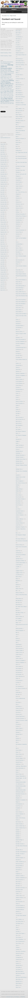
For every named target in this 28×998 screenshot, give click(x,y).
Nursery (17, 638)
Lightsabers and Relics (20, 560)
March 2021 (3, 244)
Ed (8, 74)
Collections (18, 224)
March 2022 (3, 220)
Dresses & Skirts (19, 331)
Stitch (3, 92)
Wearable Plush (19, 981)
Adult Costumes (19, 58)
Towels (17, 929)
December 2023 (3, 178)
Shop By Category (19, 758)
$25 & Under (18, 30)
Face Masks (18, 357)
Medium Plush (18, 588)
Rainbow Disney (19, 730)
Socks (17, 809)
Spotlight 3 (18, 833)
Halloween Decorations (20, 455)
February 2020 (3, 270)
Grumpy (17, 449)
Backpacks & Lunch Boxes (21, 104)
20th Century (18, 38)
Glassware (18, 439)
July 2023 (2, 188)
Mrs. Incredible (18, 620)
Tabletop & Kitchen (19, 897)
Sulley (17, 871)
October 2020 (3, 254)
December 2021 (3, 226)
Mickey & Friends (19, 592)
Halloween (8, 77)
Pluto (17, 704)
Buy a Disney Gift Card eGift (21, 158)
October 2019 (3, 276)
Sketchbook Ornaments (20, 793)
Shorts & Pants (19, 774)
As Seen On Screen (19, 78)
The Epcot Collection (20, 905)
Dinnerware (18, 261)
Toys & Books (18, 937)
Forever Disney (18, 385)
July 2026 (2, 146)
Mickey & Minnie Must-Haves (21, 594)
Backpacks (18, 100)
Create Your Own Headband (21, 238)
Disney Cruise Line (19, 271)
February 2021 (3, 246)
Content (17, 228)
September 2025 (4, 166)
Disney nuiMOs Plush (20, 291)
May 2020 (2, 264)
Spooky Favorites (19, 823)
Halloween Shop (19, 463)
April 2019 (2, 288)
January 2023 (3, 200)
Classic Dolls (18, 206)
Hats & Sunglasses (19, 481)
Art (16, 76)
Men (16, 590)
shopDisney (18, 764)
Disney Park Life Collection (21, 293)
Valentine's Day (19, 965)
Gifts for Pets (18, 423)
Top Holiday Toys (19, 923)
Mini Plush (18, 602)
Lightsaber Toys (19, 558)
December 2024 (3, 174)
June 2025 (2, 172)
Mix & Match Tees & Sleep (21, 606)
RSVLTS (17, 740)
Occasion (17, 640)
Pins (16, 684)
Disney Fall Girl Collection (21, 279)
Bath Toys (18, 112)
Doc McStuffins (19, 327)
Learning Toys (18, 552)
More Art (17, 610)
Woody (7, 103)
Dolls (17, 329)
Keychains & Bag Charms (21, 528)
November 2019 (3, 274)
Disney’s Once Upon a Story (21, 315)
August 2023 (3, 186)
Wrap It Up (18, 987)
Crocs (17, 242)
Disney (7, 65)
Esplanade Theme (9, 996)
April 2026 (2, 152)
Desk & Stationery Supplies (21, 256)
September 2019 (4, 278)
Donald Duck (10, 73)
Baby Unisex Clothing (20, 96)
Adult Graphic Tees (19, 60)
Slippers (17, 801)
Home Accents (18, 497)
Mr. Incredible (18, 618)
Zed (12, 103)
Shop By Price (18, 762)
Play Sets (17, 694)
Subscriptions (18, 869)
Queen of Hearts (19, 728)
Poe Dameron (18, 706)
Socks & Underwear (19, 813)
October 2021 (3, 230)
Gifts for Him (18, 421)
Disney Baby (18, 269)
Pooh (6, 88)
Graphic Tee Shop (19, 445)
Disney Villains (18, 309)
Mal (16, 582)
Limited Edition (18, 564)
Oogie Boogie (18, 644)
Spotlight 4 (18, 835)
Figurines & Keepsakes (20, 373)
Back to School (19, 98)
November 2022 (3, 204)
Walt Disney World (7, 101)
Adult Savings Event (20, 62)
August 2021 (3, 234)
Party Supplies (18, 668)
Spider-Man (18, 815)
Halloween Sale (19, 461)
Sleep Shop (18, 795)
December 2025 (3, 160)
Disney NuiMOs (19, 289)
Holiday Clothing (19, 489)
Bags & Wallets (19, 108)
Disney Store (18, 307)
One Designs (16, 996)
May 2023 (2, 192)
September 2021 (4, 232)
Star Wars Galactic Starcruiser (21, 845)
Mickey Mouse (6, 83)
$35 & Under (18, 32)
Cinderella (6, 63)
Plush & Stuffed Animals (20, 698)
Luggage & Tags (19, 570)
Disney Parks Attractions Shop (21, 295)
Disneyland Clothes (19, 325)
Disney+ (17, 319)
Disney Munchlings (19, 287)
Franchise (17, 387)
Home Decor (18, 503)
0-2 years (17, 34)
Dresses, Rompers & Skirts (21, 333)
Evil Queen (18, 353)
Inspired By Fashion (19, 511)
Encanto (17, 345)
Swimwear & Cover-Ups (20, 887)
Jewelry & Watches (19, 519)
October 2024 (3, 176)
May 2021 (2, 240)
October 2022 (3, 206)
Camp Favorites (19, 182)
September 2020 (4, 256)
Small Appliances (19, 803)
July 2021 (2, 236)
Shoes (17, 752)
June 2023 (2, 190)
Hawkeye (17, 485)
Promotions (18, 724)
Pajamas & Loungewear (20, 660)
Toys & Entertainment (20, 941)
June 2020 (2, 262)
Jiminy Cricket (18, 521)
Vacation (17, 963)
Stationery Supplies (19, 857)
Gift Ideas (17, 413)
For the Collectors (19, 383)
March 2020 (3, 268)
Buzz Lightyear (18, 178)
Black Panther (18, 128)
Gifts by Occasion (19, 417)
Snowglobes (18, 807)
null (16, 636)
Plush (17, 696)
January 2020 (3, 272)
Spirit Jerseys (18, 821)
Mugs (17, 622)
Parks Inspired (18, 666)
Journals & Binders (19, 523)
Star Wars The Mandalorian (21, 851)
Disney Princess (5, 71)
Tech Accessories (19, 901)
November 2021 (3, 228)
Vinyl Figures (18, 969)
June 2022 (2, 214)
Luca (17, 568)
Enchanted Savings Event (21, 347)
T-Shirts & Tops (19, 895)
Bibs (16, 124)
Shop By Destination (20, 760)
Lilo (8, 78)
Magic (17, 578)
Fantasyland (4, 76)
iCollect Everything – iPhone (6, 52)
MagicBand (18, 580)
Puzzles (17, 726)
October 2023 (3, 182)
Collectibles (18, 222)
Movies (17, 614)
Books (17, 140)
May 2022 (2, 216)
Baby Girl (17, 88)
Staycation (18, 859)
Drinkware (17, 337)
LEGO (17, 556)
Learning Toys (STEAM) (20, 554)
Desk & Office (18, 254)
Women (17, 985)
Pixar (7, 87)
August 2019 (3, 280)
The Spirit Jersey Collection (21, 915)
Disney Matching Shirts (20, 285)
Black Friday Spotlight (20, 126)
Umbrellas (18, 955)
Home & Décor (18, 495)
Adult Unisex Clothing (20, 64)
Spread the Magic (19, 839)
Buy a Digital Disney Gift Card (21, 152)
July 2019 (2, 282)
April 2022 (2, 218)
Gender (17, 405)
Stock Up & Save (19, 863)
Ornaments (18, 646)
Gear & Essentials (19, 403)
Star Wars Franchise (19, 843)
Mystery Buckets (19, 628)
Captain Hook (18, 188)
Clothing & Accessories (20, 214)
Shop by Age (18, 756)
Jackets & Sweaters (19, 515)
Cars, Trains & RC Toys (20, 192)
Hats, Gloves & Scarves (20, 483)
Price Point (18, 712)
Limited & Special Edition (20, 562)
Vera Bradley (18, 967)
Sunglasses (18, 873)
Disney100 (18, 321)
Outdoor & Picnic (19, 652)
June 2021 (2, 238)
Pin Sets (17, 682)
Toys (17, 935)
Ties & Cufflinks (19, 919)
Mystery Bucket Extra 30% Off (21, 624)
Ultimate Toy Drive (19, 953)
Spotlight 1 (18, 829)
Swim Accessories (19, 879)
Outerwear (18, 656)
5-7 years (17, 44)
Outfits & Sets (18, 658)
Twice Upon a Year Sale (20, 951)
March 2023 (3, 196)
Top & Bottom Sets (19, 921)
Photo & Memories (19, 676)
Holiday (3, 79)
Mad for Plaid (18, 576)
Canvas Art (18, 184)
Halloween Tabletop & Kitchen (21, 465)
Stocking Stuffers (19, 865)
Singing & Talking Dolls (20, 776)
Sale (16, 742)
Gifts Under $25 (19, 425)
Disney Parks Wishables (20, 303)
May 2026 (2, 150)
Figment (17, 367)
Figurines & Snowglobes (20, 375)
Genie (17, 407)
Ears (3, 74)
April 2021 (2, 242)
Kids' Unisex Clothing (20, 538)
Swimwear (18, 885)
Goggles (17, 441)
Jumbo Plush (18, 525)
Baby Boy (17, 82)
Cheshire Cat (18, 202)
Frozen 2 (17, 395)
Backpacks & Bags (19, 102)
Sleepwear (18, 797)
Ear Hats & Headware (20, 343)
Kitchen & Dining (19, 544)
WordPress (23, 996)
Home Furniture (19, 505)
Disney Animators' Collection (21, 265)
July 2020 (2, 260)
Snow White (8, 89)
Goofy (3, 77)
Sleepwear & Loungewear (20, 799)
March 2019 (3, 290)
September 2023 (4, 184)
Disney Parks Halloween (20, 301)
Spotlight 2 (18, 831)
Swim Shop (18, 883)
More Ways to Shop (19, 612)
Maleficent (18, 584)
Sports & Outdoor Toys (20, 825)
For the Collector (19, 381)
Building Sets (18, 150)
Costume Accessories (20, 230)
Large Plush (18, 550)
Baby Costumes (19, 84)
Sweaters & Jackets (19, 875)
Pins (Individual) (19, 686)
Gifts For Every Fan (19, 419)
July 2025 (2, 170)
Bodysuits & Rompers (20, 138)
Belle (7, 61)
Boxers (17, 144)
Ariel (3, 61)
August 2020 (3, 258)
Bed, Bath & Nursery (20, 120)
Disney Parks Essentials (20, 299)
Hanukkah (18, 475)
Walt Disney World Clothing (21, 977)
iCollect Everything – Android (6, 55)
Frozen (9, 76)
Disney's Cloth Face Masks (21, 313)
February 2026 (3, 156)
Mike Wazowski (19, 600)
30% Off (17, 42)
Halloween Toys (19, 469)
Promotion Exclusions (20, 718)
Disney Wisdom (19, 311)
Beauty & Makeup (19, 116)
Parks (17, 664)
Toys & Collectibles (19, 939)
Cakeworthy (18, 180)
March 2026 (3, 154)
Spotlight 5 (18, 837)
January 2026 (3, 158)
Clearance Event (19, 208)
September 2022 (4, 208)
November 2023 (3, 180)
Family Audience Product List (21, 359)
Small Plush (18, 805)
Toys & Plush (18, 943)
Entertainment (18, 349)
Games (17, 399)
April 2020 (2, 266)
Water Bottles (18, 979)
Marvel (5, 80)
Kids (16, 532)
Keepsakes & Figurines (20, 526)
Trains (17, 945)
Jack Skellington (19, 513)
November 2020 (3, 252)
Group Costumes (19, 447)
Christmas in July (19, 204)
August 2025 (3, 168)
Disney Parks (6, 70)
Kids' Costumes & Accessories (21, 540)
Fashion (17, 363)
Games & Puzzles (19, 401)
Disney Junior (18, 283)
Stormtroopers (18, 867)
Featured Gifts (18, 365)
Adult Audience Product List (21, 54)
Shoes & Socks (19, 754)
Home (8, 15)
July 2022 (2, 212)
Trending (17, 947)
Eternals (17, 351)
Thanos (17, 903)
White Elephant (18, 983)
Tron (8, 97)
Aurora (17, 80)
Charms (17, 200)
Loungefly (17, 566)
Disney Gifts (18, 281)
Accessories (18, 46)
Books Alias (18, 142)
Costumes (18, 234)
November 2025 (3, 162)
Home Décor (18, 501)
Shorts (17, 772)
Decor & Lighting (19, 250)
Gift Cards (18, 411)
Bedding (17, 122)
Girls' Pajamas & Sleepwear (21, 435)
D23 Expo (17, 246)
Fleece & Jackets (19, 379)
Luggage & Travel (19, 572)
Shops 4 (17, 770)
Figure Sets (18, 369)
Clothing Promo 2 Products (21, 216)
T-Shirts (17, 893)
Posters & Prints (19, 708)
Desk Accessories (19, 259)
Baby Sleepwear (19, 92)
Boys (17, 146)
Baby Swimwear (19, 94)
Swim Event (18, 881)
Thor (4, 95)
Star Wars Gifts (19, 849)
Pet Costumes (18, 672)
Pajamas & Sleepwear (20, 662)
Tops (17, 925)
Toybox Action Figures (20, 933)
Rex (16, 736)
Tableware (18, 899)
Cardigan (17, 190)
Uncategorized (18, 957)
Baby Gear (18, 86)
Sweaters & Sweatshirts (20, 877)
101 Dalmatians (19, 36)
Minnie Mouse (18, 604)
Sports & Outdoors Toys (20, 827)
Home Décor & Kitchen (20, 499)
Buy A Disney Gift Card (20, 156)
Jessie (17, 517)
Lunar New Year (19, 574)
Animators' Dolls (19, 74)
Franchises (18, 391)
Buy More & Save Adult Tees (21, 162)
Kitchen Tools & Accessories (21, 546)
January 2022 (3, 224)
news (17, 634)
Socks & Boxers (19, 811)
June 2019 (2, 284)
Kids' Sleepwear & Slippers (21, 534)
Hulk (16, 507)
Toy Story (17, 931)
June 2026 (2, 148)
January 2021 (3, 248)
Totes (17, 927)
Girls (17, 427)
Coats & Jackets (19, 218)
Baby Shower (18, 90)
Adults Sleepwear (19, 68)
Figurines (17, 371)
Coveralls (17, 236)
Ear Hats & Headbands (20, 341)
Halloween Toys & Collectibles (21, 471)
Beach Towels (18, 114)
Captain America (19, 186)
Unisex (17, 961)
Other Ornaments (19, 648)
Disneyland (6, 68)
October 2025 (3, 164)
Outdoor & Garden (19, 650)
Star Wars (8, 91)
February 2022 (3, 222)
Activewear (18, 50)
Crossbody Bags (19, 244)
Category (17, 196)
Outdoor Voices (19, 654)
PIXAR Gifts (18, 692)
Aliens (17, 72)
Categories (18, 194)
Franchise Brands (19, 389)
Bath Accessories (19, 110)
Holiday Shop (18, 491)
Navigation (14, 9)
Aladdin (17, 70)
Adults (17, 66)
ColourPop (18, 226)
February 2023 (3, 198)
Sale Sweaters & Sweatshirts (21, 744)
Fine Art (17, 377)
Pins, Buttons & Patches (20, 688)
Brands (17, 148)
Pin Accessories (19, 680)
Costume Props (19, 232)
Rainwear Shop (18, 734)
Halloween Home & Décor (20, 459)
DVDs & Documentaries (20, 339)
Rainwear (17, 732)
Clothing (17, 212)
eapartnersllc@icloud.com (5, 137)
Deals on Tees (18, 248)
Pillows (17, 678)
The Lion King (18, 913)
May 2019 (2, 286)
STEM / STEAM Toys (20, 861)
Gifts (17, 415)
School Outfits (18, 750)
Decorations (18, 252)
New (16, 632)
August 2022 (3, 210)
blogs (17, 136)
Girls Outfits (18, 429)
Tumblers (17, 949)
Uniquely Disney (19, 959)
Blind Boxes (18, 134)
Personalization (19, 670)
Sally (17, 748)
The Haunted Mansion (20, 907)
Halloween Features (19, 457)
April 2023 (2, 194)
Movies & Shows (19, 616)
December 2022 (3, 202)
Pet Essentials (18, 674)
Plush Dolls (18, 702)
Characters (18, 198)
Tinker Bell (9, 95)
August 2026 (3, 144)
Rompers (17, 738)
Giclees (17, 409)
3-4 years (17, 40)
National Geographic (19, 630)
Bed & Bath (18, 118)
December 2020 (3, 250)
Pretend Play (18, 710)
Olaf (16, 642)
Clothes (17, 210)
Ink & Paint (18, 509)
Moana (17, 608)
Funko (17, 397)
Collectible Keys (19, 220)
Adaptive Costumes (19, 52)
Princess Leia (18, 714)
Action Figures (18, 48)
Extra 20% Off (18, 355)
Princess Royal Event (20, 716)
